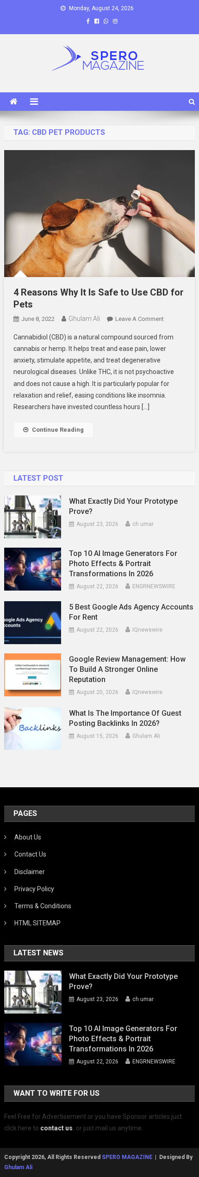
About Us (27, 837)
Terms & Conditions (42, 906)
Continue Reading (58, 429)
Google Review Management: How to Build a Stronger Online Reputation (127, 669)
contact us (56, 1128)
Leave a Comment (139, 318)
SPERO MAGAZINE (127, 1157)
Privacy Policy (34, 889)
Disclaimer (29, 871)
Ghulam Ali (84, 318)
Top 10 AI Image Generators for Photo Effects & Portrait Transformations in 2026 (123, 563)
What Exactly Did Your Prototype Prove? (123, 506)
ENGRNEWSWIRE (153, 586)
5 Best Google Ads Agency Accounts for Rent (131, 612)
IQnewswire (147, 630)
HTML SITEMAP (37, 923)
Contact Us (30, 854)
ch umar (143, 524)
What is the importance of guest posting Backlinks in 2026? (125, 718)
